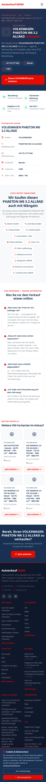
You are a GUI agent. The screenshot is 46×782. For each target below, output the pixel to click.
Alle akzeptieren (24, 777)
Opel (26, 619)
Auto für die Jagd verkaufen (31, 732)
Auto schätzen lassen (10, 621)
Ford (26, 623)
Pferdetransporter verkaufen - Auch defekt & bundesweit (11, 712)
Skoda (27, 631)
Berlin (4, 673)
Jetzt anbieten (24, 554)
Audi (26, 615)
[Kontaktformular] (15, 596)
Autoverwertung (8, 628)
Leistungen (29, 712)
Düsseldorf (6, 677)
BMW (27, 611)
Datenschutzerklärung (11, 765)
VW (20, 15)
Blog (26, 704)
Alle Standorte (7, 681)
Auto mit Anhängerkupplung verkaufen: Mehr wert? (34, 681)
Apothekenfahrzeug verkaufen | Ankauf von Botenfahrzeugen (11, 721)
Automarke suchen (9, 15)
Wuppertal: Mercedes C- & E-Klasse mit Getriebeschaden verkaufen (33, 664)
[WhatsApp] (9, 596)
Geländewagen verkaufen (8, 637)
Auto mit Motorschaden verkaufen (11, 615)
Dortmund (6, 654)
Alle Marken (29, 635)
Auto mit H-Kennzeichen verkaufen (34, 738)
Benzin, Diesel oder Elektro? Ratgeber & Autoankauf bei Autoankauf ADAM (10, 731)
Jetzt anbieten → (12, 469)
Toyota (27, 627)
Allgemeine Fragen (32, 727)
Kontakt (28, 716)
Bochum (5, 669)
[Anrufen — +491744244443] (4, 596)
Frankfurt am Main (9, 665)
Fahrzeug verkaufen (33, 700)
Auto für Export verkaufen (8, 609)
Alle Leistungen (8, 643)
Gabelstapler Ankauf (10, 632)
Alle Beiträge (30, 689)
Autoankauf (13, 4)
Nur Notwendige (23, 771)
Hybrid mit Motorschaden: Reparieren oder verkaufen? (31, 655)
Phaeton (27, 15)
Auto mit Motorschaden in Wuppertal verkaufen (34, 672)
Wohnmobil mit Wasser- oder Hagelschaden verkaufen (8, 743)
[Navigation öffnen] (41, 4)
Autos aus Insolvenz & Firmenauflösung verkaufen (11, 703)
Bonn (4, 661)
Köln (3, 658)
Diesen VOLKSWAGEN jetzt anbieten (21, 80)
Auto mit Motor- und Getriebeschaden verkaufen (33, 746)
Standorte (29, 708)
